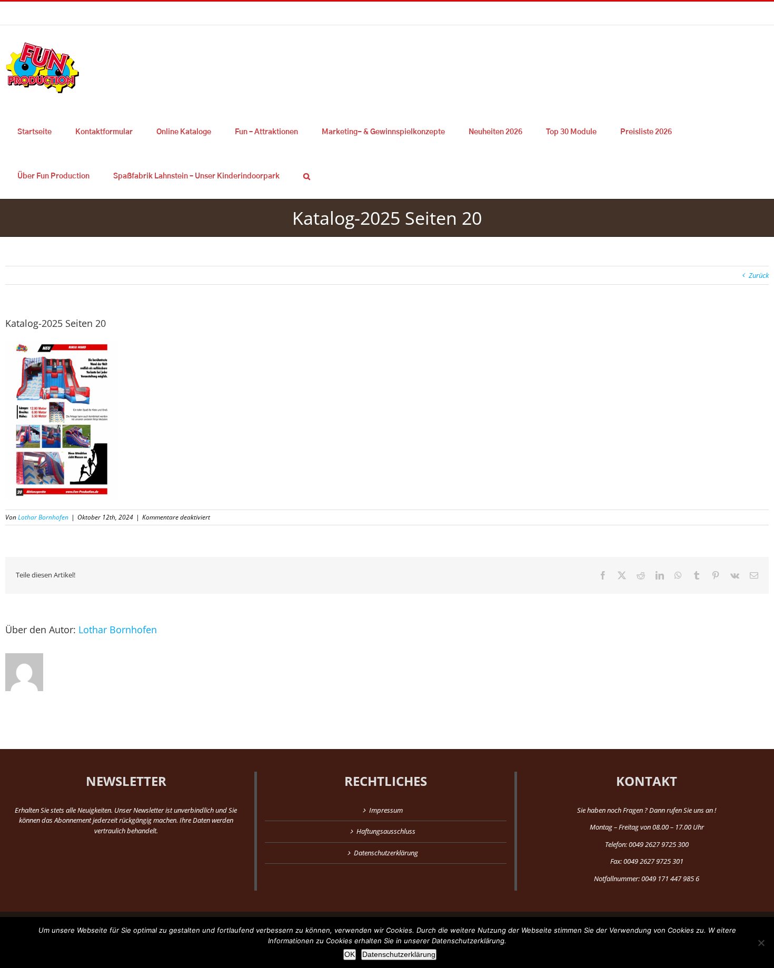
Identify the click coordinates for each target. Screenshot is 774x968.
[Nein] (761, 942)
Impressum (386, 810)
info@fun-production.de (163, 12)
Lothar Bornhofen (43, 517)
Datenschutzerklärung (386, 852)
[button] (306, 176)
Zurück (759, 275)
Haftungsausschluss (385, 831)
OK (349, 954)
